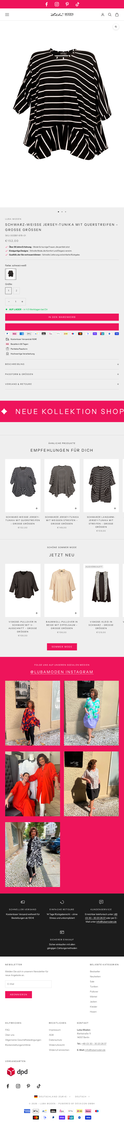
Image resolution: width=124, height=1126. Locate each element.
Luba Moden (13, 219)
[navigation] (62, 211)
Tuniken (94, 986)
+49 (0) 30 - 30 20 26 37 (94, 1043)
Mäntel (93, 996)
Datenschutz (55, 1039)
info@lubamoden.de (95, 1049)
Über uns (9, 1034)
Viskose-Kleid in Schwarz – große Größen (101, 625)
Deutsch (81, 1097)
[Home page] (62, 14)
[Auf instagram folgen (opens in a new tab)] (56, 4)
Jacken (93, 1001)
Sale (92, 981)
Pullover (94, 991)
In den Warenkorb (62, 317)
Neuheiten (95, 976)
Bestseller (95, 971)
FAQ (7, 1029)
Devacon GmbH (85, 1103)
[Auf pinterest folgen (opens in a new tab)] (67, 4)
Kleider (93, 1006)
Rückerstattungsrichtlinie (18, 1044)
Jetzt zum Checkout (62, 327)
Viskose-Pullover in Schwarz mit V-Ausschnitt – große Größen (23, 627)
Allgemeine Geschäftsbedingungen (23, 1039)
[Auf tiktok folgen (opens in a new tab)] (77, 4)
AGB (51, 1034)
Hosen (93, 1011)
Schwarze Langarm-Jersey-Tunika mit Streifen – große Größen (101, 522)
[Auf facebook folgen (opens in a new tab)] (46, 4)
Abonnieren (18, 994)
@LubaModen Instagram (61, 672)
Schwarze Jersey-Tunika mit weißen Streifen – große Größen (62, 520)
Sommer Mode (62, 646)
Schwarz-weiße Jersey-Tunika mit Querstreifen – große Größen (22, 520)
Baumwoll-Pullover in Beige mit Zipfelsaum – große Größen (62, 625)
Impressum (55, 1029)
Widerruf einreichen (59, 1049)
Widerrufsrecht (57, 1044)
